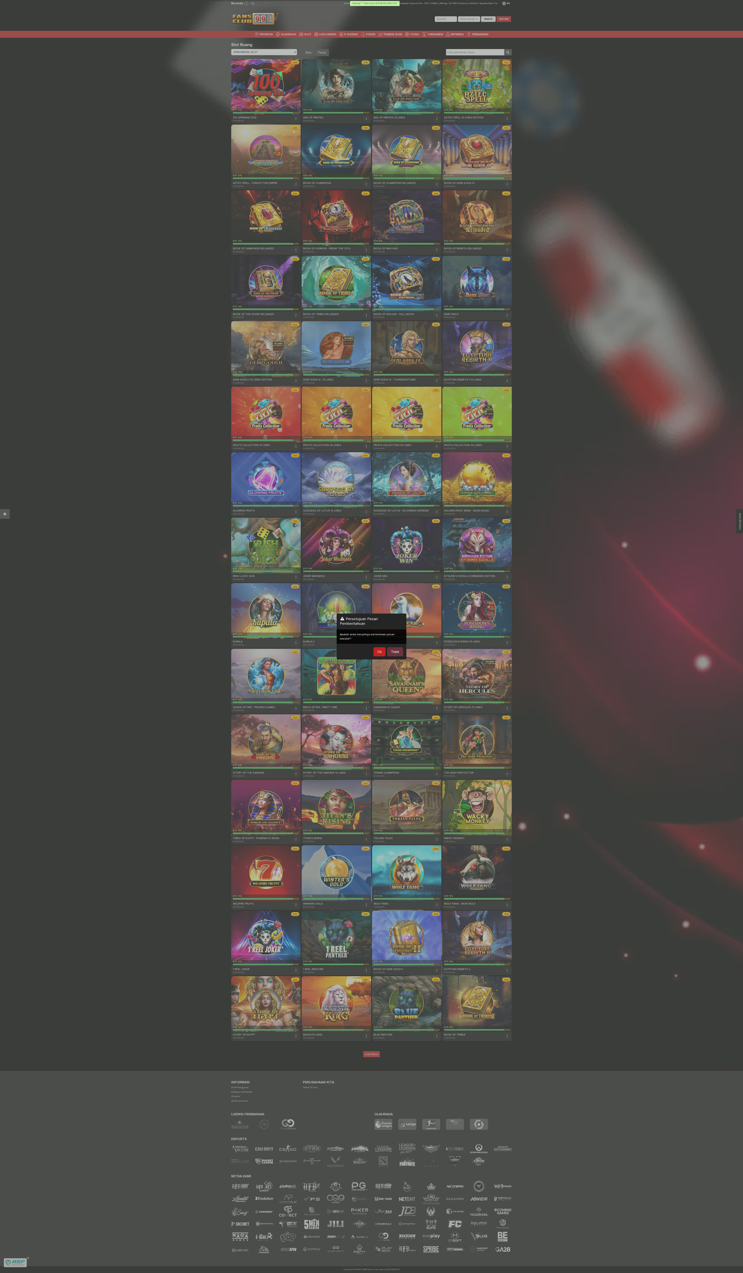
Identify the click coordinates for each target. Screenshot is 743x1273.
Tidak (395, 652)
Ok (379, 652)
